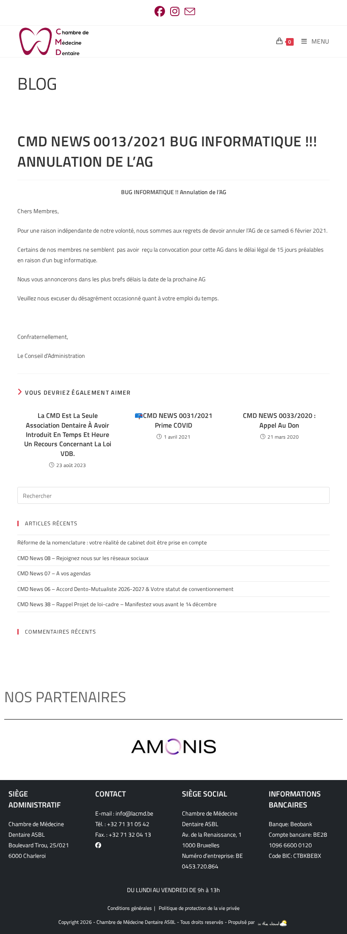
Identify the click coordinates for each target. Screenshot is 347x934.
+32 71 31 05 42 (128, 823)
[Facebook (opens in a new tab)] (160, 11)
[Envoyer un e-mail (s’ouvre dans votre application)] (188, 11)
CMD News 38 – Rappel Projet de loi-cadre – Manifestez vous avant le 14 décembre (117, 604)
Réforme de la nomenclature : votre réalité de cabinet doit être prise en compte (112, 542)
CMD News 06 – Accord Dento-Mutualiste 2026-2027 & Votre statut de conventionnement (125, 589)
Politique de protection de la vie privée (199, 908)
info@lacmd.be (134, 813)
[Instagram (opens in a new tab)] (175, 11)
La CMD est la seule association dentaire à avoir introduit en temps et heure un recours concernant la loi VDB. (67, 434)
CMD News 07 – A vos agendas (54, 573)
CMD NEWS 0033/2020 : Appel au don (279, 420)
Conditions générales (129, 908)
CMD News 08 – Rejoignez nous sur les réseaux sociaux (83, 558)
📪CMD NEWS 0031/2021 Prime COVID (173, 420)
